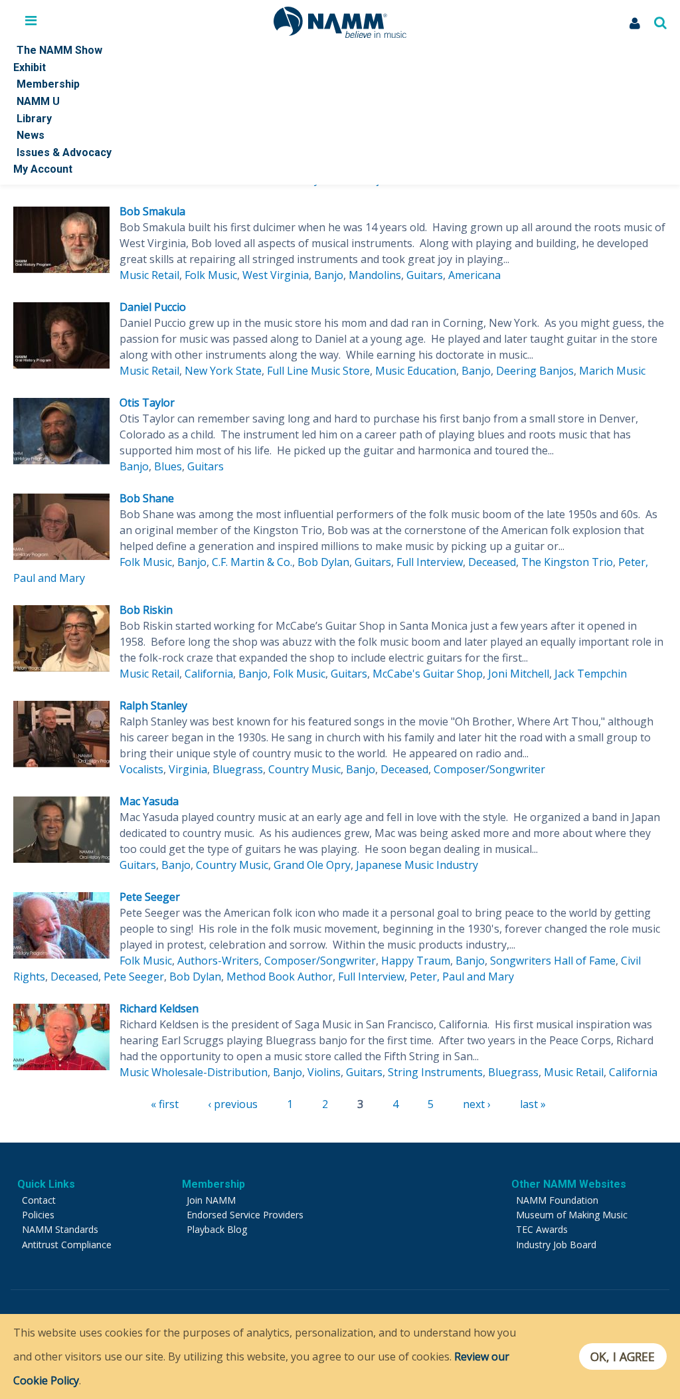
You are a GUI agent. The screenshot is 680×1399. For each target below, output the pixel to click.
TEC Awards (542, 1229)
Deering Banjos (535, 370)
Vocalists (141, 769)
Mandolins (375, 275)
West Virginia (275, 275)
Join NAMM (211, 1200)
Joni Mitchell (518, 673)
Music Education (415, 370)
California (209, 673)
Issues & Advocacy (64, 152)
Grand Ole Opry (312, 865)
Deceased (492, 562)
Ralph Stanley (153, 705)
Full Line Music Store (318, 370)
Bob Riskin (146, 610)
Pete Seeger (150, 896)
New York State (223, 370)
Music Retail (149, 275)
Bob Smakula (152, 211)
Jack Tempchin (590, 673)
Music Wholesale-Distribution (194, 1072)
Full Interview (429, 562)
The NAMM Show (59, 50)
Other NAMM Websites (568, 1184)
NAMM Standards (60, 1229)
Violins (324, 1072)
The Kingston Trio (567, 562)
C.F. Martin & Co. (252, 562)
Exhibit (29, 67)
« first (165, 1104)
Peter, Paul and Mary (462, 976)
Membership (48, 84)
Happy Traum (415, 960)
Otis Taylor (147, 402)
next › (477, 1104)
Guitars (424, 275)
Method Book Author (279, 976)
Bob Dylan (323, 562)
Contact (39, 1200)
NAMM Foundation (557, 1200)
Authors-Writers (218, 960)
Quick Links (46, 1184)
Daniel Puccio (153, 307)
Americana (474, 275)
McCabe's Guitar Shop (428, 673)
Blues (168, 466)
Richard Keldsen (159, 1008)
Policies (38, 1214)
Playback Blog (217, 1229)
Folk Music (211, 275)
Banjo (328, 275)
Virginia (188, 769)
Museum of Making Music (572, 1214)
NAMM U (38, 101)
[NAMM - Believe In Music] (340, 34)
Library (34, 118)
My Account (42, 169)
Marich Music (612, 370)
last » (533, 1104)
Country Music (304, 769)
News (30, 135)
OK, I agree (622, 1356)
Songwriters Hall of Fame (553, 960)
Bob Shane (147, 498)
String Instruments (435, 1072)
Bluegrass (237, 769)
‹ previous (233, 1104)
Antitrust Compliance (67, 1244)
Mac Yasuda (149, 801)
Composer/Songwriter (489, 769)
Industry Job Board (556, 1244)
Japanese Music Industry (417, 865)
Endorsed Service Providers (245, 1214)
